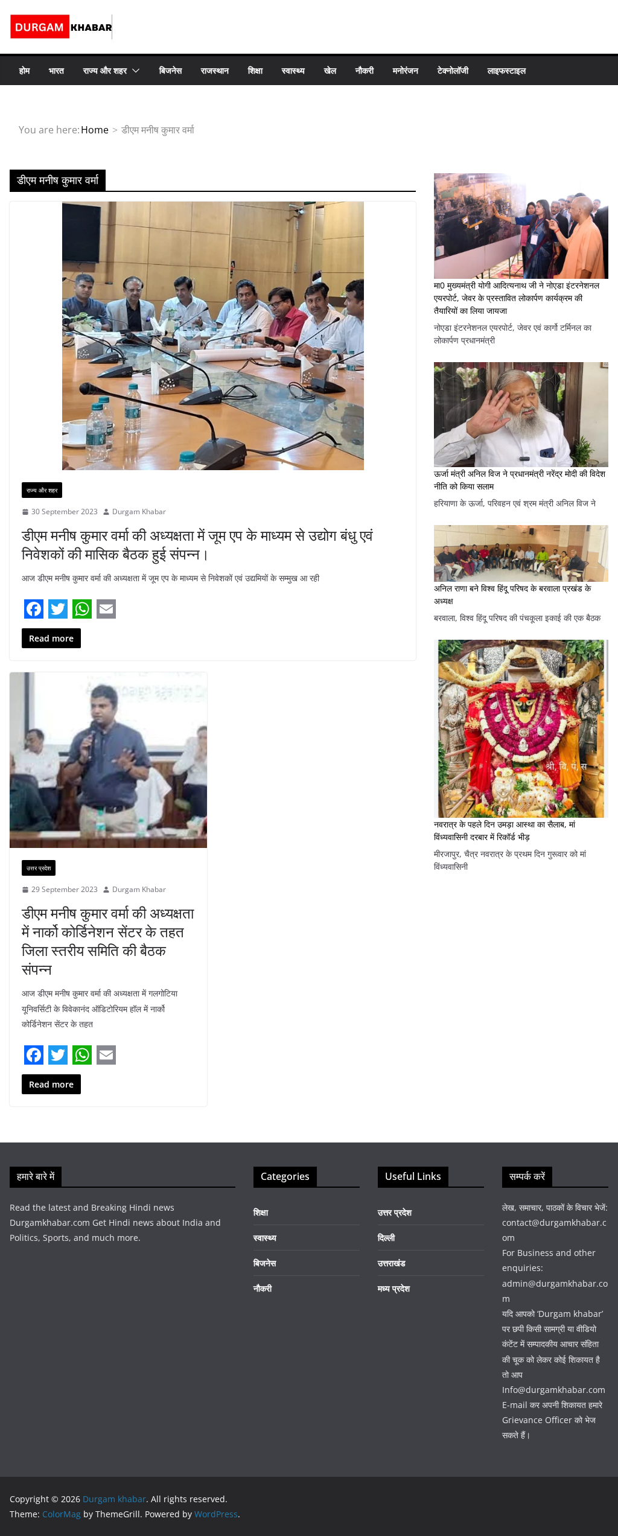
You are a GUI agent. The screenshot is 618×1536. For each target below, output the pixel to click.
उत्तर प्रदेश (39, 868)
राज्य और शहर (105, 70)
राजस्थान (215, 70)
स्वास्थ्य (293, 70)
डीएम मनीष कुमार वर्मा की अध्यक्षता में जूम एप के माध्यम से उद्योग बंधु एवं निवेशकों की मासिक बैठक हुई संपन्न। (197, 544)
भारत (56, 70)
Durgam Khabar (139, 511)
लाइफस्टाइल (507, 70)
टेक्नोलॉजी (453, 70)
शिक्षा (255, 70)
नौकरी (364, 70)
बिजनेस (170, 70)
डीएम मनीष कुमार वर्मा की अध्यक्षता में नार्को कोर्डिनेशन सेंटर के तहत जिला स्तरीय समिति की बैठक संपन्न (108, 941)
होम (24, 70)
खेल (330, 70)
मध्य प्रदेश (394, 1288)
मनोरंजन (405, 70)
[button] (133, 70)
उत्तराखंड (392, 1263)
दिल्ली (386, 1237)
